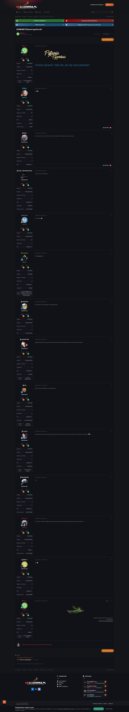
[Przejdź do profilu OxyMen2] (25, 258)
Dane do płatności (63, 686)
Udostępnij (97, 33)
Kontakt (105, 703)
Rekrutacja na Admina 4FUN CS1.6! (89, 20)
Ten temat (107, 12)
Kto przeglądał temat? (107, 39)
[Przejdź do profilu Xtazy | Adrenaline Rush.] (25, 175)
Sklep (60, 684)
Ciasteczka (110, 703)
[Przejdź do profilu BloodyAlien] (25, 482)
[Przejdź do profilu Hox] (25, 390)
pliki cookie (32, 708)
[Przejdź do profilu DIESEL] (85, 695)
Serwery (39, 12)
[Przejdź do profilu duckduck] (25, 306)
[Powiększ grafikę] (53, 54)
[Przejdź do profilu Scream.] (85, 682)
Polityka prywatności (97, 703)
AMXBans (61, 682)
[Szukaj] (112, 12)
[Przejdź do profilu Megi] (25, 93)
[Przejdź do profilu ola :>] (17, 33)
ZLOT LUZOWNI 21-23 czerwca (92, 690)
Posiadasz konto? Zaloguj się (96, 4)
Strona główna (62, 681)
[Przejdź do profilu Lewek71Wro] (25, 344)
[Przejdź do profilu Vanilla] (25, 523)
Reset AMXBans (90, 694)
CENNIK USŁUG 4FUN (39, 24)
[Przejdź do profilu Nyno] (25, 138)
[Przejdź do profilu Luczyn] (25, 436)
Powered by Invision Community (22, 704)
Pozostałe (30, 34)
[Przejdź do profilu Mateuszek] (25, 220)
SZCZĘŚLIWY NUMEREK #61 (40, 20)
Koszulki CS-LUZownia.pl (92, 686)
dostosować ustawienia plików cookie (66, 708)
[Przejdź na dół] (4, 705)
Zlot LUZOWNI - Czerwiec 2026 (92, 681)
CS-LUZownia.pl (109, 621)
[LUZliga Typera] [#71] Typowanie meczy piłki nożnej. (89, 24)
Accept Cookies (99, 708)
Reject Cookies (109, 708)
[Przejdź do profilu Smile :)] (25, 564)
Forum (19, 12)
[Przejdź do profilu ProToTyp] (85, 691)
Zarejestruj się (109, 4)
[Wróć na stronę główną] (4, 702)
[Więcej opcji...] (111, 46)
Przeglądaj (47, 12)
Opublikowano (41, 45)
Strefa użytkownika (29, 12)
